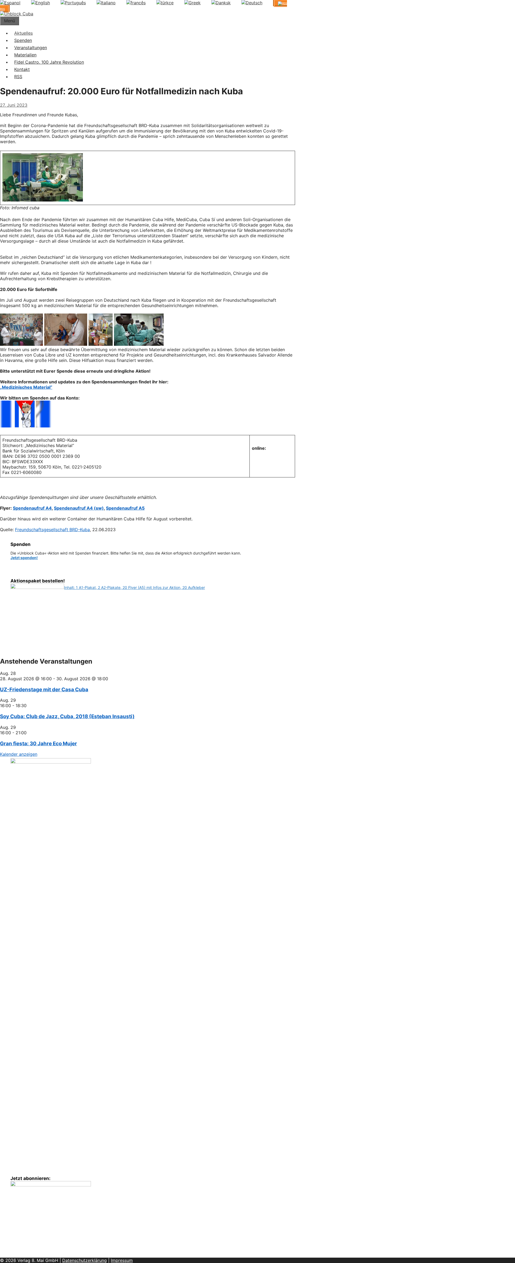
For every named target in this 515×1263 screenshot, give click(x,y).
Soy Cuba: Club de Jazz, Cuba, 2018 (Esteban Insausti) (67, 716)
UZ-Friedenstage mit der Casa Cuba (44, 689)
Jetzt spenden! (24, 557)
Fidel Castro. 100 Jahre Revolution (49, 62)
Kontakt (22, 69)
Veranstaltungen (30, 47)
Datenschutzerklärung (84, 1260)
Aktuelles (23, 33)
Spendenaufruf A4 (32, 508)
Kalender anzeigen (18, 754)
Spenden (23, 40)
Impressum (122, 1260)
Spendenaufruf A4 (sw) (79, 508)
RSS (18, 76)
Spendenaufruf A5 (125, 508)
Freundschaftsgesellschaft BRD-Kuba (52, 529)
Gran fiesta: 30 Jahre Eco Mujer (38, 743)
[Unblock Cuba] (16, 13)
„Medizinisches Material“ (26, 387)
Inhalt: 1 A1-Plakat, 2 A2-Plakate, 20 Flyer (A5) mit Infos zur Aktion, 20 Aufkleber (134, 587)
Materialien (25, 54)
